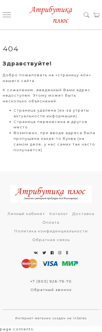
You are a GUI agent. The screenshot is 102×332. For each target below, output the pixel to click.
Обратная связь (51, 240)
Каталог (58, 213)
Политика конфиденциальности (51, 231)
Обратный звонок (51, 289)
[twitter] (44, 253)
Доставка (83, 213)
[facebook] (52, 253)
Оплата (51, 222)
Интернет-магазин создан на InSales (51, 318)
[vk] (36, 253)
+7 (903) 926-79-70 (51, 281)
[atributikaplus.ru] (51, 15)
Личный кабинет (26, 213)
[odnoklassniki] (67, 253)
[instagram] (60, 253)
